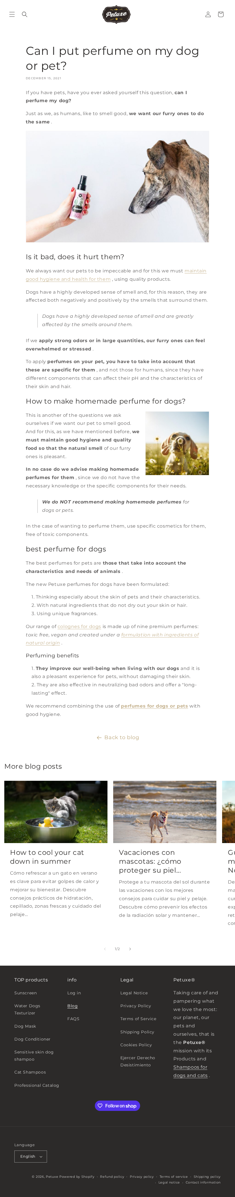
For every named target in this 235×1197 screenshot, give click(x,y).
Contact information (203, 1182)
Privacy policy (142, 1177)
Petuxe (52, 1177)
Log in (74, 992)
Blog (72, 1005)
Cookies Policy (136, 1044)
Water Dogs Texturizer (27, 1009)
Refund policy (112, 1177)
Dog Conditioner (32, 1039)
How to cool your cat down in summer (47, 856)
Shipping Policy (137, 1032)
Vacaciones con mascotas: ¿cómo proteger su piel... (150, 861)
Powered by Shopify (77, 1177)
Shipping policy (207, 1177)
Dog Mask (25, 1026)
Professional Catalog (36, 1085)
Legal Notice (134, 992)
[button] (12, 14)
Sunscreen (25, 992)
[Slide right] (130, 949)
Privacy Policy (135, 1005)
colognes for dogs (79, 626)
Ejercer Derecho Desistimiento (137, 1061)
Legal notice (169, 1182)
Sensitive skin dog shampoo (34, 1055)
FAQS (73, 1018)
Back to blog (121, 737)
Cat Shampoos (30, 1072)
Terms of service (174, 1177)
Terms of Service (138, 1018)
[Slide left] (105, 949)
